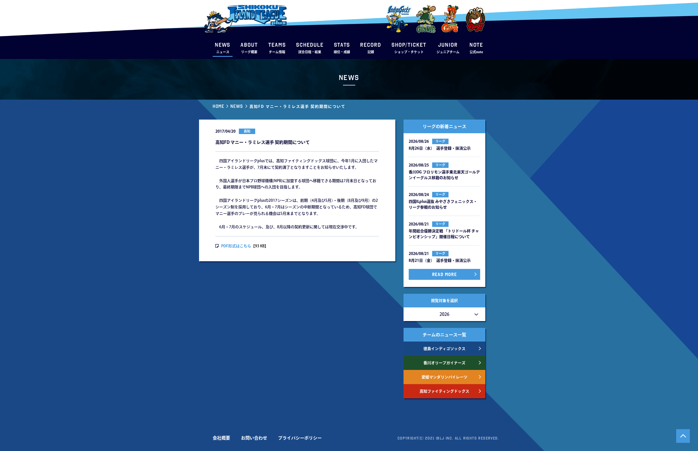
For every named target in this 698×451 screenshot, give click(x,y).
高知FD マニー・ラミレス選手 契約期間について (297, 106)
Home (218, 106)
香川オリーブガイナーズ (444, 363)
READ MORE (444, 274)
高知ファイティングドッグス (444, 391)
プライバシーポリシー (300, 438)
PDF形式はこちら (236, 246)
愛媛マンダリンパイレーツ (444, 377)
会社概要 (221, 438)
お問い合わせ (254, 438)
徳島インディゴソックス (444, 349)
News (236, 106)
